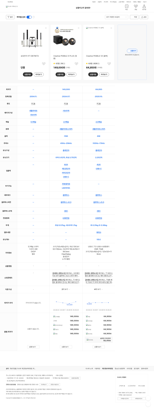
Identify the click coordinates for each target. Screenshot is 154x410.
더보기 (145, 2)
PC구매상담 (113, 2)
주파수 (6, 143)
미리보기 (39, 74)
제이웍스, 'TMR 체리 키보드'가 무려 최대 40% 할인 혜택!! (98, 281)
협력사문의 (144, 368)
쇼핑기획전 (121, 2)
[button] (126, 8)
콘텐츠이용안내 (55, 384)
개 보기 (65, 289)
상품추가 (133, 51)
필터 (11, 17)
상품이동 (28, 74)
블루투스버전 (6, 202)
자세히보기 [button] (44, 384)
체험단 (139, 2)
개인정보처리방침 (107, 368)
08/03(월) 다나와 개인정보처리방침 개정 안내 (24, 368)
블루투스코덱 (7, 211)
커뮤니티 (128, 2)
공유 (145, 17)
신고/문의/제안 (132, 386)
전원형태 (6, 218)
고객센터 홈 (122, 386)
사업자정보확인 (75, 378)
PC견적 (106, 2)
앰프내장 (7, 232)
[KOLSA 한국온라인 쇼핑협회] (10, 403)
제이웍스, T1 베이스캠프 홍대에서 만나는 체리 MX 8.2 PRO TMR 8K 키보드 (66, 281)
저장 (135, 17)
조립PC (100, 2)
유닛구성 (6, 150)
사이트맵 (129, 368)
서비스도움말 (141, 386)
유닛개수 (6, 239)
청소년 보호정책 (120, 368)
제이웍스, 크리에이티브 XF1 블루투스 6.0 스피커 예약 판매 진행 (66, 274)
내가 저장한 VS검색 (113, 17)
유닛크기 (6, 157)
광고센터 (136, 368)
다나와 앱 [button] (10, 2)
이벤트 (134, 2)
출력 (6, 136)
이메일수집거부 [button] (125, 398)
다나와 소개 (89, 368)
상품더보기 (32, 347)
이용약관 (97, 368)
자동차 (94, 2)
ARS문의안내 (138, 398)
